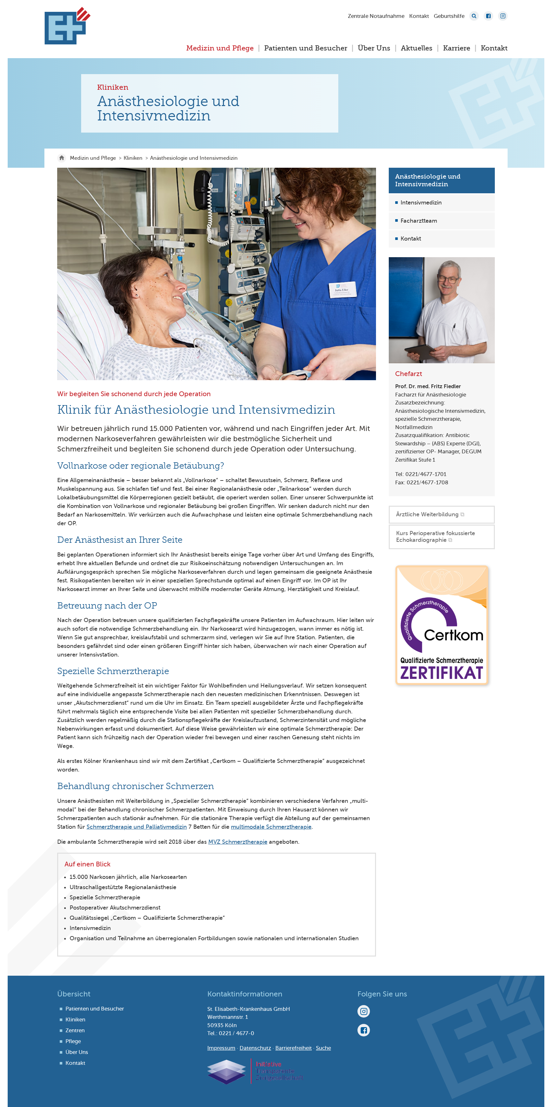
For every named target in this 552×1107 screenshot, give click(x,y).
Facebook (488, 16)
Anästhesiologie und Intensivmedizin (428, 180)
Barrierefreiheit (293, 1048)
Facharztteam (419, 221)
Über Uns (374, 48)
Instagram (503, 16)
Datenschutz (255, 1048)
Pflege (73, 1041)
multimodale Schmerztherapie (271, 827)
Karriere (456, 48)
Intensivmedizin (421, 202)
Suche (474, 16)
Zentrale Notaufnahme (376, 16)
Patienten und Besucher (305, 48)
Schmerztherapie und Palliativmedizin (137, 827)
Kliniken (133, 158)
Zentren (75, 1030)
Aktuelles (417, 48)
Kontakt (419, 16)
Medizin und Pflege (220, 48)
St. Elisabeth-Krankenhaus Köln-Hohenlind (67, 25)
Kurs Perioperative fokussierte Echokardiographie (435, 536)
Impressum (221, 1048)
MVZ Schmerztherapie (237, 842)
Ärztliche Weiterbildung (427, 514)
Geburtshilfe (449, 16)
